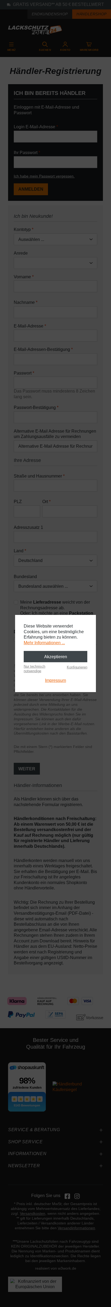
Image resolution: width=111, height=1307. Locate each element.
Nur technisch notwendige (34, 668)
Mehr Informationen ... (44, 642)
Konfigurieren (77, 667)
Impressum (55, 680)
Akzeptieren (55, 656)
